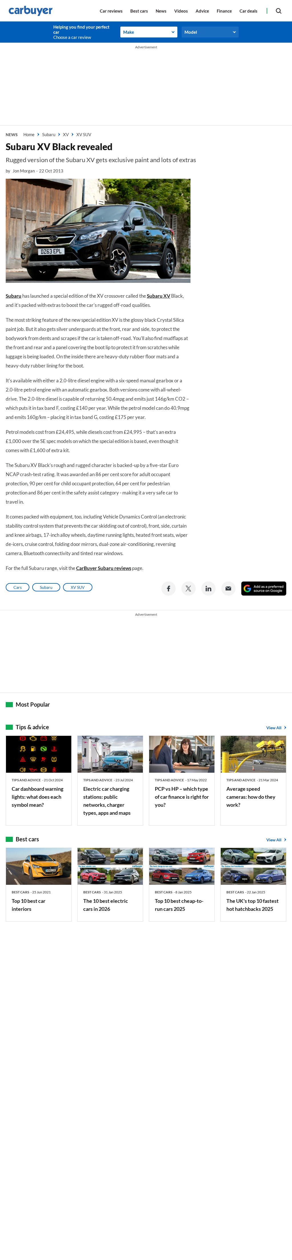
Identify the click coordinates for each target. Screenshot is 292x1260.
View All (273, 727)
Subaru (13, 296)
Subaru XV (158, 296)
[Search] (278, 11)
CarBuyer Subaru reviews (103, 568)
